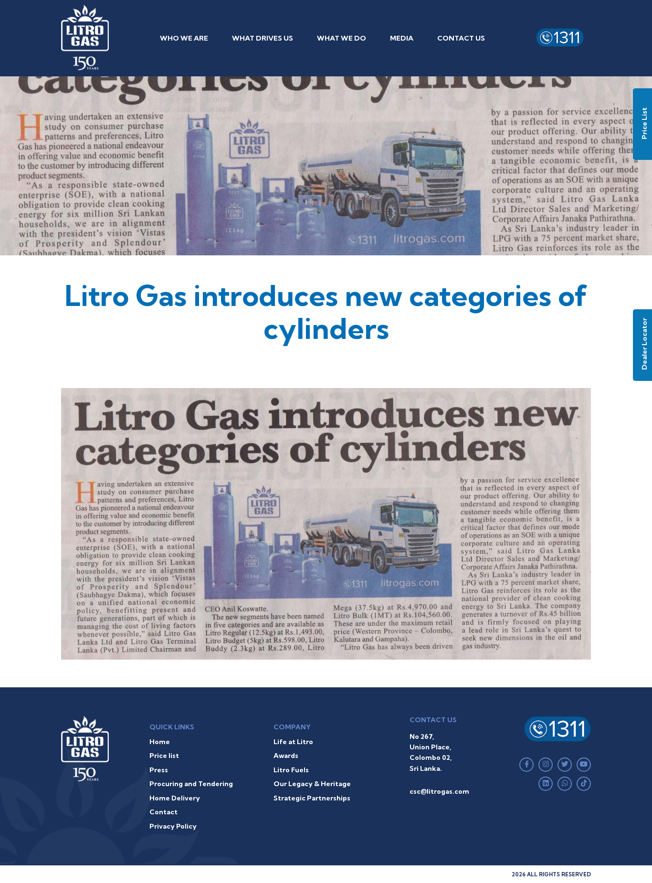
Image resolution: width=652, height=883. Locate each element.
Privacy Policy (173, 826)
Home (159, 741)
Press (158, 770)
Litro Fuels (291, 770)
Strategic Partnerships (311, 798)
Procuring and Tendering (191, 783)
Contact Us (461, 38)
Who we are (184, 38)
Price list (164, 755)
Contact (163, 812)
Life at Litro (293, 741)
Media (401, 38)
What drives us (262, 38)
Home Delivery (174, 798)
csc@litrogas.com (439, 791)
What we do (341, 38)
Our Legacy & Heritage (312, 783)
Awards (285, 755)
